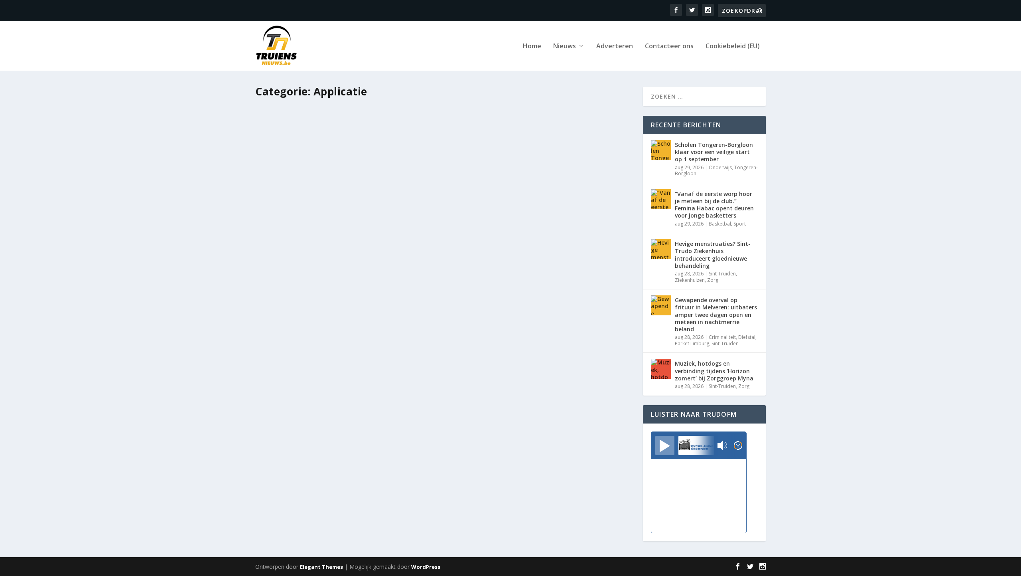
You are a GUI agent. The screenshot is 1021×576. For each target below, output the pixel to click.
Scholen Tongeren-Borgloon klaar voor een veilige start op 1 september (714, 152)
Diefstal (746, 337)
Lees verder (285, 395)
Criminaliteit (722, 337)
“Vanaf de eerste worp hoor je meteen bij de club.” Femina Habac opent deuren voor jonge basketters (714, 205)
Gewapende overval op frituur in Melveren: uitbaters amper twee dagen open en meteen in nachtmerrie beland (716, 314)
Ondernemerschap (379, 362)
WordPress (425, 566)
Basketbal (720, 223)
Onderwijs (720, 167)
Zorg (712, 280)
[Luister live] (664, 445)
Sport (739, 223)
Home (532, 46)
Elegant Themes (321, 566)
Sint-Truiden (416, 362)
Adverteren (614, 46)
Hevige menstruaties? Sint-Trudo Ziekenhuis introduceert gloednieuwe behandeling (713, 254)
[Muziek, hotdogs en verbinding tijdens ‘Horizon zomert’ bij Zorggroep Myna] (661, 369)
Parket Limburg (692, 343)
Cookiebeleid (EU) (733, 46)
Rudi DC (285, 362)
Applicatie (344, 362)
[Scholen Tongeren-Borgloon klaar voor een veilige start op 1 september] (661, 150)
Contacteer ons (669, 46)
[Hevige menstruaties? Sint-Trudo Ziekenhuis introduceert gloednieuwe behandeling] (661, 249)
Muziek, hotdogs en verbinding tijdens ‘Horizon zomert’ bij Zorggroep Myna (714, 371)
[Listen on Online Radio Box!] (738, 446)
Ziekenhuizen (690, 280)
